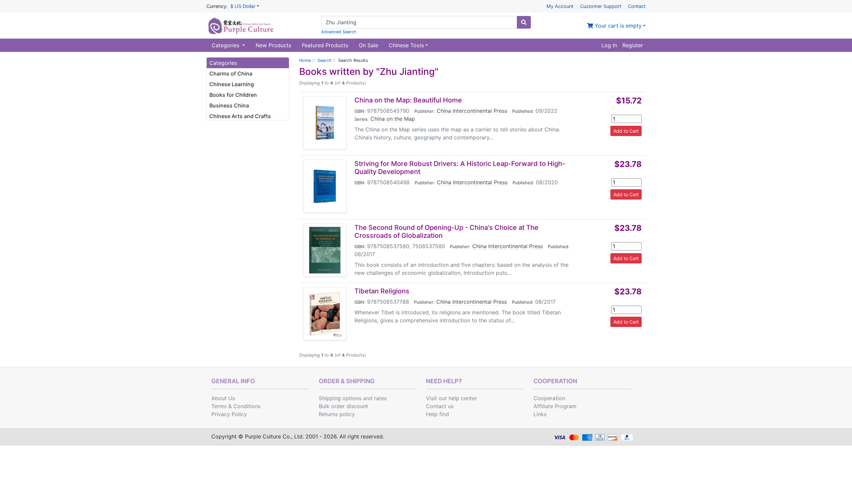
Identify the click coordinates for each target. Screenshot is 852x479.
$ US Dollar (242, 6)
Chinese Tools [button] (406, 45)
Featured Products (325, 45)
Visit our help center (451, 398)
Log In (609, 45)
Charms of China (230, 73)
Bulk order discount (343, 406)
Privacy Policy (229, 414)
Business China (229, 105)
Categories (226, 45)
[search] (524, 22)
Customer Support (600, 6)
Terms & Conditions (236, 406)
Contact (637, 6)
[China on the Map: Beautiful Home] (325, 122)
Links (539, 414)
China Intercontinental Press (472, 110)
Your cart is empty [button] (617, 25)
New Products (273, 45)
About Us (223, 398)
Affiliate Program (554, 406)
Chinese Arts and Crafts (240, 116)
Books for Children (233, 94)
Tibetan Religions (381, 291)
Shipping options (340, 398)
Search (324, 60)
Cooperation (549, 398)
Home (305, 60)
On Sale (368, 45)
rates (380, 398)
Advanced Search (338, 31)
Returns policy (337, 414)
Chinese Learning (231, 84)
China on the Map (392, 118)
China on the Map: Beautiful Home (408, 100)
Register (632, 45)
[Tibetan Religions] (325, 313)
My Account (559, 6)
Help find (437, 414)
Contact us (440, 406)
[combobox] (419, 22)
